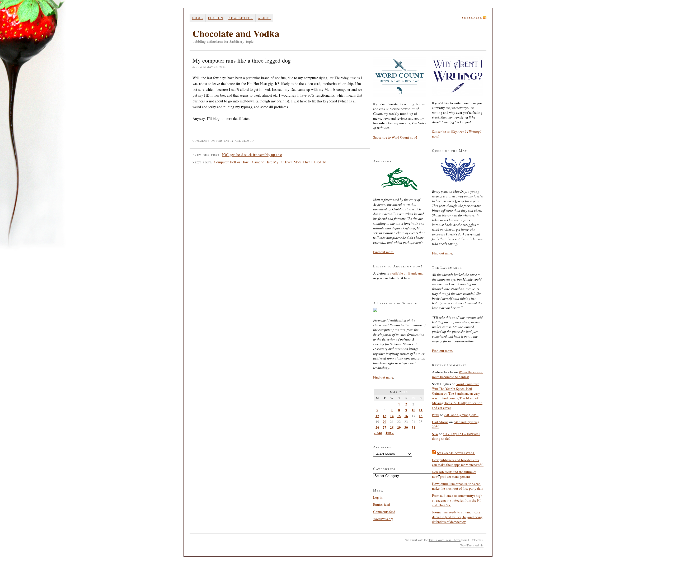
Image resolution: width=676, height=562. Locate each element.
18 (420, 415)
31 (413, 427)
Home (197, 18)
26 (377, 427)
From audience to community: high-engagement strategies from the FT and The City (457, 500)
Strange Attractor (456, 452)
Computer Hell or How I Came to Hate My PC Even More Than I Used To (270, 161)
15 (399, 415)
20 (384, 421)
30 (406, 427)
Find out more (383, 377)
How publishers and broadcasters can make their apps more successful (457, 462)
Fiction (215, 18)
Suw (435, 433)
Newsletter (240, 18)
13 (384, 415)
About (264, 18)
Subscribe (472, 18)
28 (392, 427)
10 (413, 409)
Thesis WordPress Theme (445, 540)
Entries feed (381, 504)
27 (384, 427)
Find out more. (383, 251)
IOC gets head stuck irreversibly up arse (252, 154)
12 (377, 415)
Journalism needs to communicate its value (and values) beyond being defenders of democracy (457, 517)
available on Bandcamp (407, 273)
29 (399, 427)
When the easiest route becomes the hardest (457, 374)
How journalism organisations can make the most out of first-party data (457, 486)
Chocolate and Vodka (236, 33)
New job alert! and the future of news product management (454, 474)
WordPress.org (383, 518)
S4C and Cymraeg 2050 (461, 414)
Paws (435, 414)
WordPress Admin (471, 545)
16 (406, 415)
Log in (378, 497)
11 (420, 409)
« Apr (378, 432)
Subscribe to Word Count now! (395, 137)
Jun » (390, 432)
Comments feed (384, 511)
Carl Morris (440, 421)
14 (392, 415)
